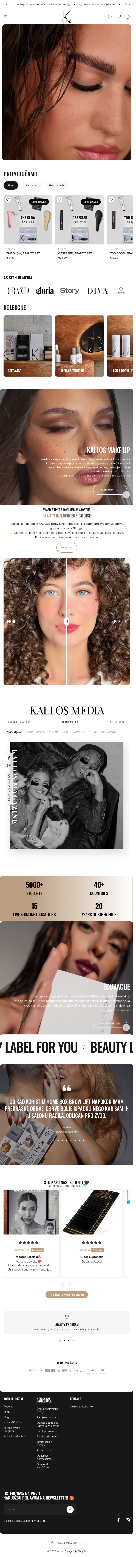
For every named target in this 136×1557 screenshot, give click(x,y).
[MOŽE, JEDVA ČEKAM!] (114, 1515)
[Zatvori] (120, 1482)
